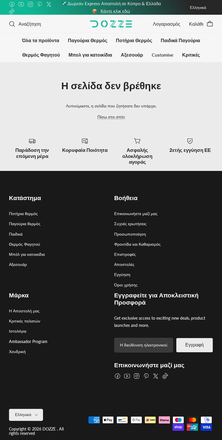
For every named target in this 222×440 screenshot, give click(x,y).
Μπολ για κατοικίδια (90, 54)
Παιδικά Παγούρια (180, 40)
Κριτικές (191, 54)
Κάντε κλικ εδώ (115, 11)
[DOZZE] (111, 23)
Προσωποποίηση (130, 234)
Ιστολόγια (17, 331)
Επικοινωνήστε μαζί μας (136, 213)
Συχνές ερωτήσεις (130, 223)
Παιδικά (16, 234)
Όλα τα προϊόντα (40, 40)
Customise (162, 54)
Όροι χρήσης (126, 284)
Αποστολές (124, 264)
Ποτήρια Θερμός (134, 40)
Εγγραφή (194, 344)
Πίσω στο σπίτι (111, 116)
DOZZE (49, 428)
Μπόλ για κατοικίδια (27, 254)
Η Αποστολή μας (24, 310)
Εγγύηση (122, 274)
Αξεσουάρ (132, 54)
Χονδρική (17, 351)
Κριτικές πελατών (24, 320)
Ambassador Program (28, 341)
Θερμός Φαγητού (41, 54)
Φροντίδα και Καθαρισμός (137, 244)
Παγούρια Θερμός (87, 40)
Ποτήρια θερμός (23, 213)
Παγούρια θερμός (24, 223)
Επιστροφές (125, 254)
